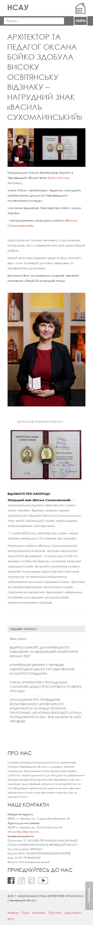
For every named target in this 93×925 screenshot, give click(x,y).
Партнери (89, 895)
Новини (13, 913)
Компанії (38, 913)
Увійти (80, 21)
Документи (73, 913)
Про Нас (55, 913)
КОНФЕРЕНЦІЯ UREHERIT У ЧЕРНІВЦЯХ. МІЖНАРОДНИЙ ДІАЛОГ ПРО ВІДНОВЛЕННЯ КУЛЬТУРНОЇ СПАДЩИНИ (42, 669)
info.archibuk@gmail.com (23, 832)
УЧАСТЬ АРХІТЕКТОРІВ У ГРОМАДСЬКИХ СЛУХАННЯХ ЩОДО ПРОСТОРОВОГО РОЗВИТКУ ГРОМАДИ (46, 686)
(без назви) (18, 639)
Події (25, 913)
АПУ (11, 919)
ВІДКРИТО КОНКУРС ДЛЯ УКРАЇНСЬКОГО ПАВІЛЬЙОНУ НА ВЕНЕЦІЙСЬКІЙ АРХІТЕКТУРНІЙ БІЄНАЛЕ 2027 (44, 651)
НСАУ (18, 7)
